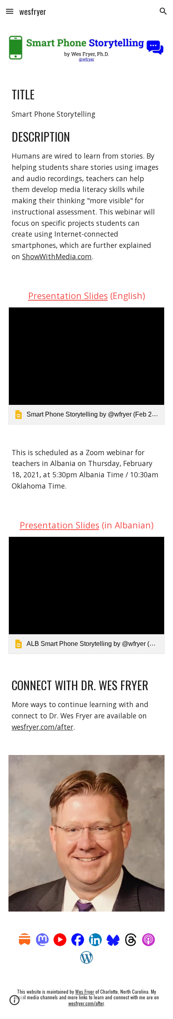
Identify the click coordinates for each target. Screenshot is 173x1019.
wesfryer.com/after (42, 727)
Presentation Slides (68, 295)
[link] (86, 365)
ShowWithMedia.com (57, 256)
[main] (86, 174)
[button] (9, 11)
